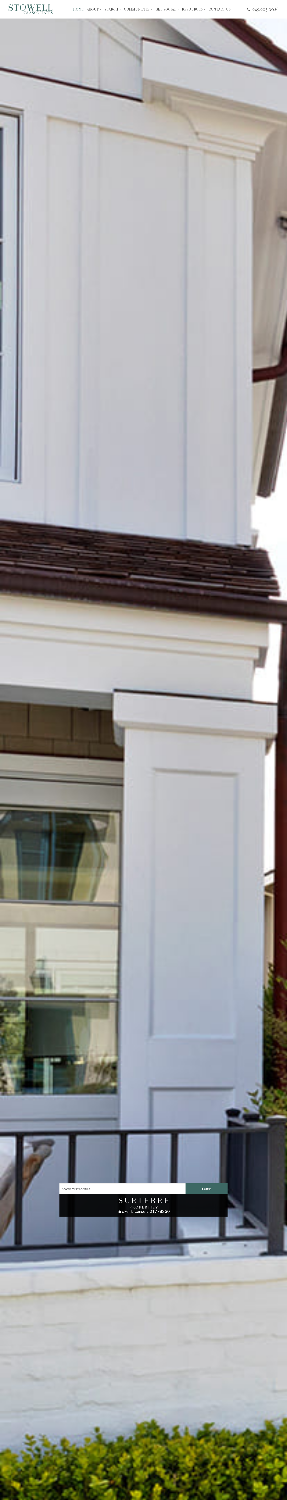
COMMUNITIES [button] (137, 9)
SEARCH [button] (111, 9)
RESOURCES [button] (192, 9)
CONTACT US (219, 9)
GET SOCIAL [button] (165, 9)
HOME (78, 9)
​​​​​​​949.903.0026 (265, 9)
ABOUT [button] (93, 9)
